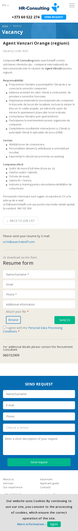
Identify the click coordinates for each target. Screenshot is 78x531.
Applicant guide (49, 483)
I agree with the (33, 329)
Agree (54, 524)
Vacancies (46, 479)
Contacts (45, 487)
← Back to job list (20, 221)
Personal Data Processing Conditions (33, 329)
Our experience (12, 487)
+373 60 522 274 (25, 17)
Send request (53, 17)
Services (8, 483)
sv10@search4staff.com (19, 242)
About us (8, 479)
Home (5, 25)
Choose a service (17, 427)
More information (30, 524)
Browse (13, 320)
